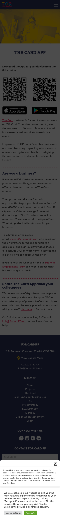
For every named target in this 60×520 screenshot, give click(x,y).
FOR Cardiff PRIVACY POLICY (16, 516)
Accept (30, 492)
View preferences (30, 509)
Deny (30, 500)
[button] (55, 463)
